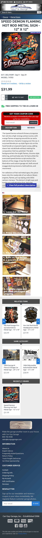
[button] (4, 321)
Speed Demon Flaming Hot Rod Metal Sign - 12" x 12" (12, 407)
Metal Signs (15, 17)
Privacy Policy (22, 533)
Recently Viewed (21, 381)
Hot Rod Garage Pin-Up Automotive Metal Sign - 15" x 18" (12, 327)
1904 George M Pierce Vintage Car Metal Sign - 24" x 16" (12, 367)
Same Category (21, 341)
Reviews (31, 128)
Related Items (21, 301)
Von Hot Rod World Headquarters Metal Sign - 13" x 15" (30, 327)
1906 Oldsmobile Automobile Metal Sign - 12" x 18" (30, 367)
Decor (5, 17)
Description (11, 128)
